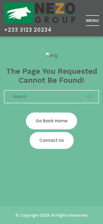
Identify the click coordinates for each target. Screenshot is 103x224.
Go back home (51, 121)
